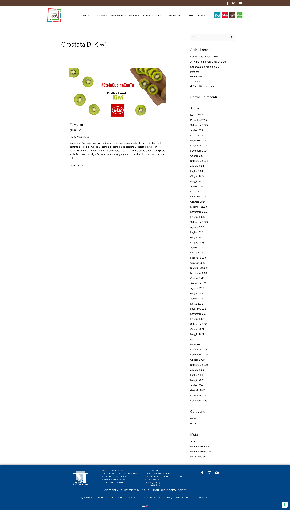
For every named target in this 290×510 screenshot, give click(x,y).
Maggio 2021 (197, 334)
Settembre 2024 (199, 161)
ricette (72, 137)
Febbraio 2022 (198, 308)
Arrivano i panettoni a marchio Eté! (208, 61)
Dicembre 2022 (198, 267)
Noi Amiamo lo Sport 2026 (204, 56)
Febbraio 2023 (198, 257)
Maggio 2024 (197, 181)
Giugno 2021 (197, 329)
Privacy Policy (152, 482)
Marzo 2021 (196, 339)
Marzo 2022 (196, 303)
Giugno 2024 (197, 176)
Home (86, 15)
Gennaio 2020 (197, 390)
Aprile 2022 (196, 298)
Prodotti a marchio (152, 15)
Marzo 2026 (196, 115)
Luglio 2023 (196, 232)
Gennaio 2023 (197, 262)
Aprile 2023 (196, 247)
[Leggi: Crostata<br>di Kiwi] (117, 93)
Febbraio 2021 (197, 344)
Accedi (194, 441)
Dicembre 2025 (198, 120)
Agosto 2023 (197, 227)
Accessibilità (152, 479)
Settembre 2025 (199, 125)
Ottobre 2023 (197, 217)
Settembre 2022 (199, 283)
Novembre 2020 (199, 354)
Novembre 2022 (199, 273)
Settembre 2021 (198, 324)
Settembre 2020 (199, 364)
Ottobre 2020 (197, 359)
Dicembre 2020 (198, 349)
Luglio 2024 (196, 171)
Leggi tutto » (76, 165)
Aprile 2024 (196, 186)
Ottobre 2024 (197, 155)
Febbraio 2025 (198, 140)
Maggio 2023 (197, 242)
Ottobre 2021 (197, 319)
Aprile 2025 (196, 130)
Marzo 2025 (196, 135)
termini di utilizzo (187, 497)
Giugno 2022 (197, 293)
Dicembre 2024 (198, 145)
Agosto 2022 (197, 288)
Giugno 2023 (197, 237)
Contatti (202, 15)
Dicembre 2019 (198, 395)
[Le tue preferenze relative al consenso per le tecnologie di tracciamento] (285, 505)
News (192, 15)
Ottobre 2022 (197, 278)
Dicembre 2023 (198, 206)
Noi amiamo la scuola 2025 (204, 66)
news (193, 418)
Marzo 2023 (196, 252)
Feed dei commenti (200, 451)
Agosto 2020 (197, 369)
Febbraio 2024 (198, 196)
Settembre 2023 (199, 222)
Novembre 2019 (198, 400)
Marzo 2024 (196, 191)
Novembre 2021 (198, 313)
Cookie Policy (152, 485)
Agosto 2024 (197, 166)
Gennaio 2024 (197, 201)
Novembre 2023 (199, 211)
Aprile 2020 (196, 385)
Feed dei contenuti (200, 446)
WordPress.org (198, 456)
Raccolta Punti (177, 15)
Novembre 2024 (199, 150)
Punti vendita (118, 15)
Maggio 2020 (197, 380)
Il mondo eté (100, 15)
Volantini (134, 15)
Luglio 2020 (196, 375)
